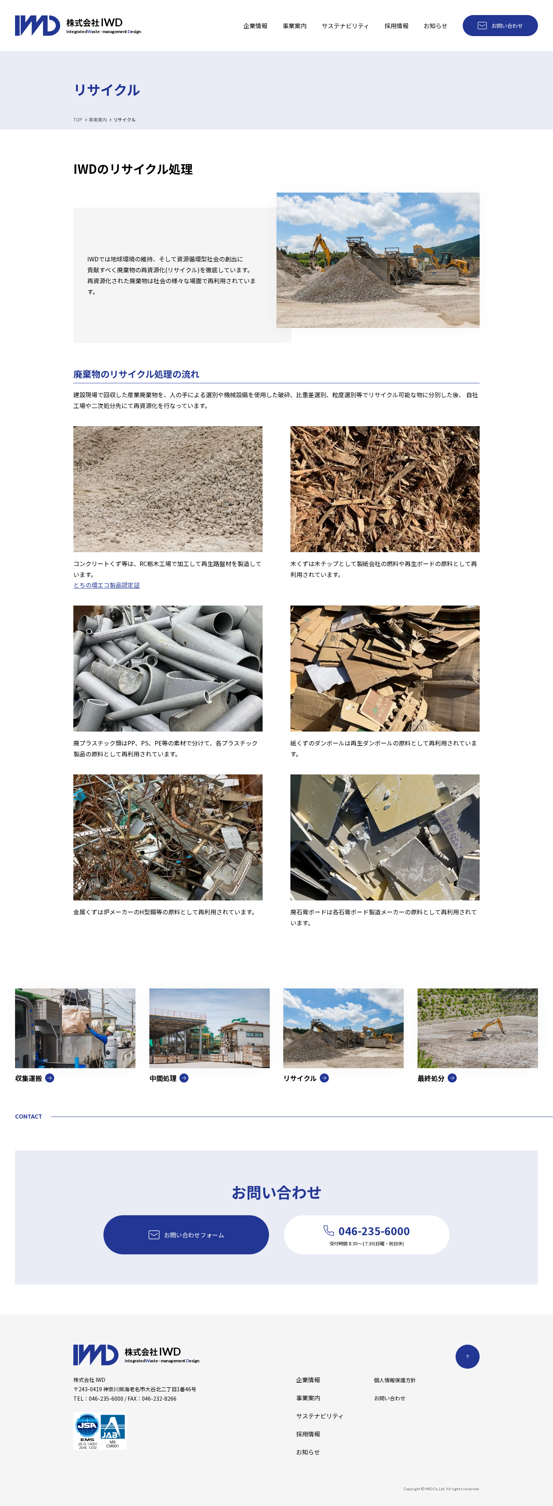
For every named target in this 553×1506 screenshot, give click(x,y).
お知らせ (436, 25)
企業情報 (255, 25)
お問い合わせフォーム (194, 1234)
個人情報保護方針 (395, 1380)
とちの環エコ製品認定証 (106, 584)
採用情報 (396, 25)
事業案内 (295, 25)
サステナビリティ (345, 25)
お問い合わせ (507, 25)
